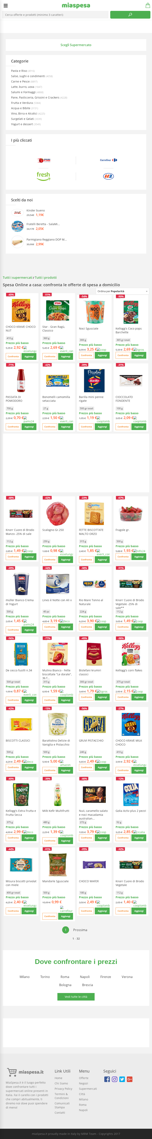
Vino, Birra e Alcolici (24, 113)
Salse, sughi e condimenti (28, 76)
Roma (65, 977)
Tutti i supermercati (18, 277)
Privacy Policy (63, 1089)
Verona (127, 977)
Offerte (83, 1078)
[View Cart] (146, 5)
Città (82, 1094)
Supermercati (88, 1089)
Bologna (65, 985)
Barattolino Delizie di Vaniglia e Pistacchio (56, 742)
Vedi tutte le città (76, 997)
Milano (25, 977)
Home (58, 1078)
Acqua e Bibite (21, 108)
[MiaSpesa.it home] (76, 6)
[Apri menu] (5, 5)
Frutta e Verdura (22, 103)
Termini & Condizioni (62, 1096)
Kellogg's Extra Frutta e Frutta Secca (21, 812)
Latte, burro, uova (23, 87)
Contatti (60, 1112)
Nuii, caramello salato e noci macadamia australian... (93, 814)
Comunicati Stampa (62, 1105)
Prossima (80, 930)
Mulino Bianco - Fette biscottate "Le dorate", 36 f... (57, 674)
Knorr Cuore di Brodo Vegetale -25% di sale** (130, 603)
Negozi (83, 1083)
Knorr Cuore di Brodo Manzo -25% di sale (20, 531)
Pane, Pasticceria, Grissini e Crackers (35, 97)
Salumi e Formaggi (23, 92)
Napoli (85, 977)
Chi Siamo (61, 1083)
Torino (45, 977)
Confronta (13, 356)
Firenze (105, 977)
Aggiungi (29, 356)
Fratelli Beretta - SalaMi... (43, 224)
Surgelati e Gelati (23, 119)
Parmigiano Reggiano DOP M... (47, 239)
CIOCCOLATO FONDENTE (124, 399)
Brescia (87, 985)
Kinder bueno (36, 210)
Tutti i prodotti (46, 277)
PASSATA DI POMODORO (14, 399)
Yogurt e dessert (22, 124)
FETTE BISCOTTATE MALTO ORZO (91, 531)
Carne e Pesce (20, 81)
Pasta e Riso (19, 71)
